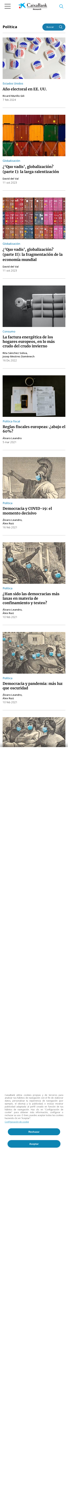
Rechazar (33, 1131)
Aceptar (34, 1143)
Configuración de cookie (17, 1121)
